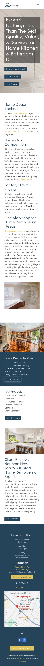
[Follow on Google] (24, 640)
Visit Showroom (12, 76)
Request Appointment (15, 69)
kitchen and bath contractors (17, 131)
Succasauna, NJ (22, 569)
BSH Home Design (19, 113)
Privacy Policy (19, 658)
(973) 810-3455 (22, 588)
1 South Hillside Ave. (22, 567)
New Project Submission (22, 648)
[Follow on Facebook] (20, 640)
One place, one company (15, 231)
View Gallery (11, 84)
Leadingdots (22, 662)
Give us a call (25, 179)
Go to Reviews (12, 518)
